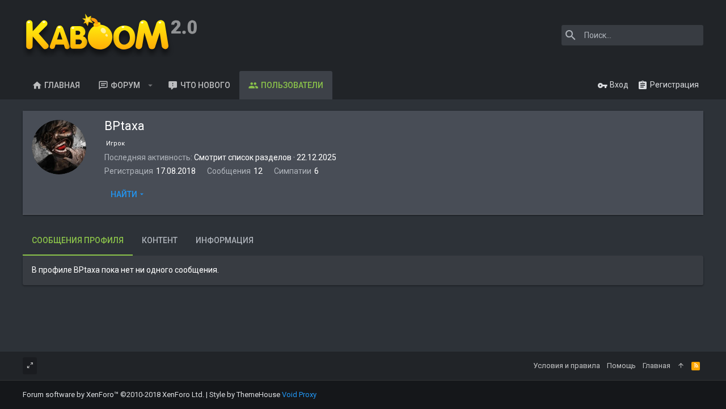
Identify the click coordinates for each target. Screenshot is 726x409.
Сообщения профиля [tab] (78, 240)
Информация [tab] (225, 240)
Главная (62, 85)
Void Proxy (299, 394)
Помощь (621, 365)
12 (258, 171)
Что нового (205, 85)
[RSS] (695, 365)
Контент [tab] (160, 240)
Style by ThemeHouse (244, 394)
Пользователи (292, 85)
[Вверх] (681, 365)
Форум (125, 85)
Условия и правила (566, 365)
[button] (150, 85)
